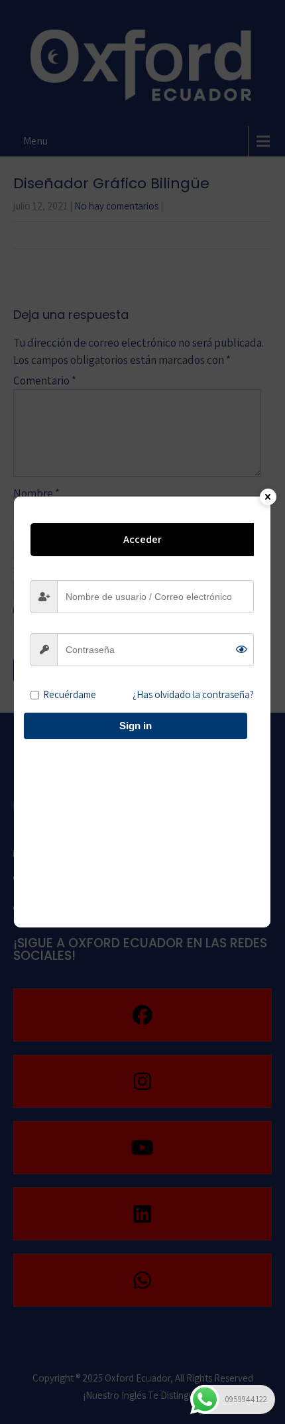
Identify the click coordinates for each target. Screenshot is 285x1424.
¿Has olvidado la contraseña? (193, 694)
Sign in (135, 725)
